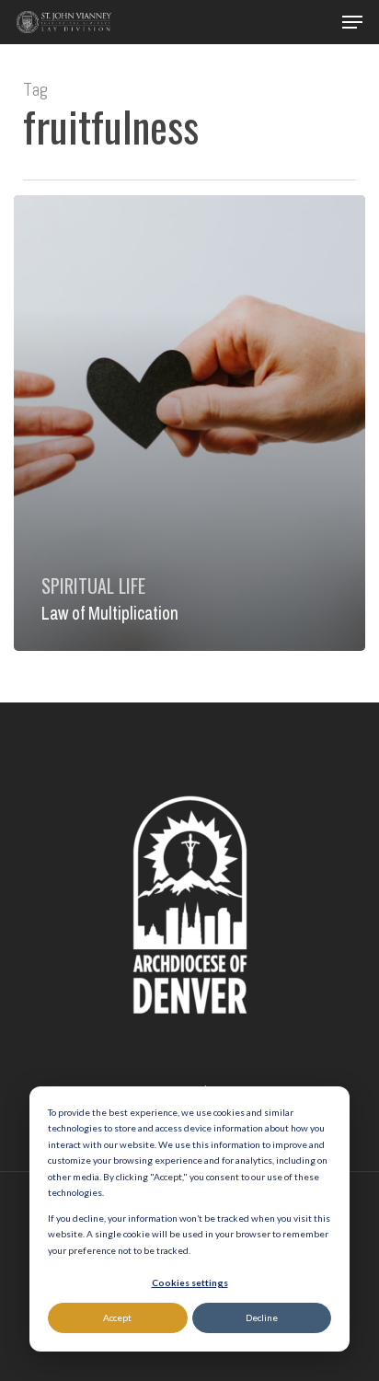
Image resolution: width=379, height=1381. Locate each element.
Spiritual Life (93, 585)
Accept (117, 1317)
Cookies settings (190, 1282)
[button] (352, 22)
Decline (262, 1317)
